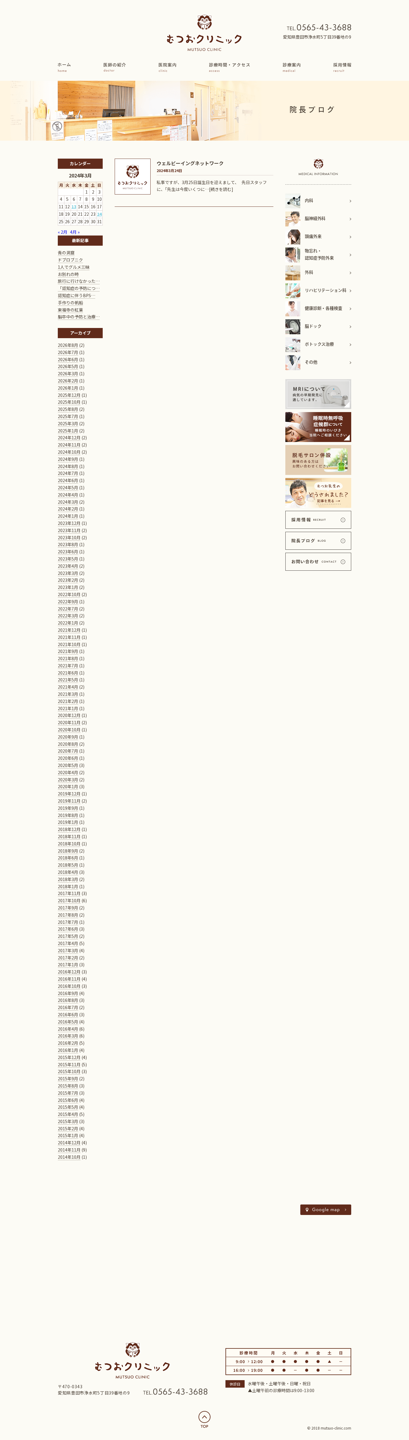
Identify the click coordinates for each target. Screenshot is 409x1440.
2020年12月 (69, 715)
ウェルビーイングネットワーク (190, 163)
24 (99, 214)
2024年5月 (68, 487)
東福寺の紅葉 (70, 310)
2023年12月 (69, 523)
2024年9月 (68, 459)
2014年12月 (69, 1143)
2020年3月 (68, 780)
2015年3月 (68, 1121)
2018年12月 (69, 829)
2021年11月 (69, 637)
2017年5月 (68, 936)
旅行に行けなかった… (79, 281)
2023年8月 (68, 544)
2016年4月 (68, 1029)
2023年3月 (68, 573)
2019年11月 (69, 801)
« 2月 (62, 232)
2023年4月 (68, 566)
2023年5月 (68, 559)
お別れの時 (68, 274)
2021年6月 (68, 673)
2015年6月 (68, 1100)
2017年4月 (68, 943)
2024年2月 (68, 509)
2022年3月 (68, 616)
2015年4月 (68, 1114)
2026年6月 (68, 359)
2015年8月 (68, 1086)
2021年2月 (68, 701)
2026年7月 (68, 352)
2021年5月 (68, 680)
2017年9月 (68, 908)
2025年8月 (68, 409)
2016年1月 (68, 1050)
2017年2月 (68, 958)
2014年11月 (69, 1150)
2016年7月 (68, 1007)
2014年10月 (69, 1157)
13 (74, 206)
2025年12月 (69, 395)
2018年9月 (68, 851)
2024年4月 (68, 495)
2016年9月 (68, 993)
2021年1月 (68, 708)
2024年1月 (68, 516)
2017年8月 (68, 915)
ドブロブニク (70, 260)
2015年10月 (69, 1071)
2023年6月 (68, 552)
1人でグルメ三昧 (74, 267)
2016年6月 (68, 1014)
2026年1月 (68, 388)
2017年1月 (68, 964)
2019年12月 (69, 794)
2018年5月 (68, 865)
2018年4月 (68, 872)
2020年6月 (68, 758)
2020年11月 (69, 722)
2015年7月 (68, 1093)
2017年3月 (68, 950)
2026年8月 (68, 345)
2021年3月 (68, 694)
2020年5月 (68, 765)
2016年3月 (68, 1036)
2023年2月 (68, 580)
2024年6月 (68, 480)
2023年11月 (69, 530)
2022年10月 (69, 594)
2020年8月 (68, 744)
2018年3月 (68, 879)
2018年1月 (68, 886)
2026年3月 (68, 373)
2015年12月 (69, 1057)
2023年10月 (69, 537)
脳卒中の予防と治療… (79, 317)
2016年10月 (69, 986)
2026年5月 (68, 366)
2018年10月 (69, 844)
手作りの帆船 (70, 303)
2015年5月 (68, 1107)
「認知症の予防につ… (79, 288)
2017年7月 (68, 922)
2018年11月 (69, 836)
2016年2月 (68, 1043)
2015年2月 (68, 1128)
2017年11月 (69, 893)
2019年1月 (68, 822)
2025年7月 (68, 416)
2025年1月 (68, 431)
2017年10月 (69, 900)
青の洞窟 (66, 253)
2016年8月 (68, 1000)
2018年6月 (68, 858)
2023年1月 (68, 587)
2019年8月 (68, 815)
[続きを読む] (221, 189)
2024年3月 (68, 502)
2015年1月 (68, 1135)
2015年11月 (69, 1064)
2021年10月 (69, 644)
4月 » (75, 232)
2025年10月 (69, 402)
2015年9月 (68, 1078)
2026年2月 (68, 381)
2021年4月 (68, 687)
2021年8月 (68, 658)
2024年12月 (69, 437)
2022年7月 (68, 609)
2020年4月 (68, 772)
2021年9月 (68, 651)
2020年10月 (69, 730)
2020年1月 (68, 786)
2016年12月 (69, 972)
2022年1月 (68, 623)
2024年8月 (68, 466)
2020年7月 (68, 751)
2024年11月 (69, 445)
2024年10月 (69, 452)
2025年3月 (68, 423)
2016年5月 (68, 1022)
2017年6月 (68, 929)
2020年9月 (68, 737)
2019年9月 (68, 808)
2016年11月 (69, 979)
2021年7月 (68, 666)
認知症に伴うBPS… (76, 295)
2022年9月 (68, 601)
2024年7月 (68, 473)
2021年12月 (69, 630)
